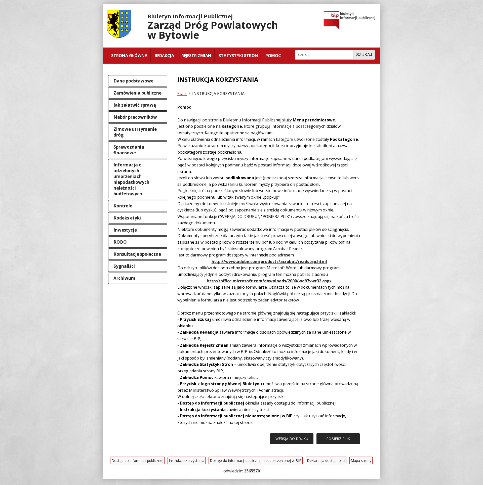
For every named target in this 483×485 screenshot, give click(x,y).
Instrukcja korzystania (186, 460)
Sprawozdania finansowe (128, 150)
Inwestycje (125, 230)
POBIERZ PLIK (338, 438)
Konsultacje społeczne (137, 254)
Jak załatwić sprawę (134, 105)
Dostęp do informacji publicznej (137, 460)
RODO (120, 242)
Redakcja (164, 55)
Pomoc (273, 55)
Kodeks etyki (127, 218)
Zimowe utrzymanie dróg (135, 132)
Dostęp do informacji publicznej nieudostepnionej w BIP (255, 460)
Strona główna (129, 55)
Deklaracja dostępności (326, 460)
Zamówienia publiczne (137, 93)
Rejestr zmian (196, 55)
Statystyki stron (238, 55)
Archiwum (124, 278)
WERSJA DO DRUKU (291, 438)
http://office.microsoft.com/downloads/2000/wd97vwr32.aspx (269, 281)
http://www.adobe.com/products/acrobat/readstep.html (269, 261)
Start (182, 93)
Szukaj (364, 55)
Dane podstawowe (133, 81)
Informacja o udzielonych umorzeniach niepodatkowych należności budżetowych (131, 179)
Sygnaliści (124, 266)
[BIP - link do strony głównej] (121, 36)
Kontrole (122, 206)
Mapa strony (361, 460)
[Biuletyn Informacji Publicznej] (349, 29)
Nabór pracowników (135, 117)
